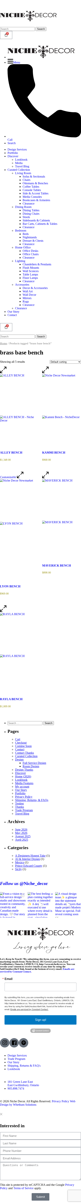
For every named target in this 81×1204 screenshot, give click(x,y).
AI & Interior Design (27, 859)
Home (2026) (23, 776)
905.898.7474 (16, 1088)
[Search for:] (25, 723)
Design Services (17, 149)
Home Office (23, 247)
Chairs (26, 179)
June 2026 (21, 829)
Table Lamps (30, 274)
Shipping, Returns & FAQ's (24, 1065)
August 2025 (23, 836)
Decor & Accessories (35, 288)
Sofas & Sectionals (34, 176)
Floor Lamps (30, 277)
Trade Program (24, 810)
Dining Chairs (31, 213)
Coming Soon (23, 746)
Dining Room (23, 206)
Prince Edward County (28, 865)
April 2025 (21, 839)
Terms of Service (23, 1188)
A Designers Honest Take (30, 855)
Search (41, 29)
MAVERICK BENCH (56, 565)
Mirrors (27, 298)
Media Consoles (32, 196)
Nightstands (30, 237)
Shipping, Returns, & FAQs (31, 800)
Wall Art (28, 291)
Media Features (24, 783)
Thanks (19, 806)
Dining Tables (31, 210)
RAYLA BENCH (11, 699)
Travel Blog (22, 166)
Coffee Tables (31, 186)
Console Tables (32, 190)
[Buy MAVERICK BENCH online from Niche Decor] (61, 517)
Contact (12, 315)
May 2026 (21, 833)
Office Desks (30, 250)
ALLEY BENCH (11, 452)
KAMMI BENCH (53, 452)
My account (22, 786)
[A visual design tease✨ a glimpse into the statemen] (68, 905)
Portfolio (13, 152)
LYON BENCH (10, 586)
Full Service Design (34, 763)
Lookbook (21, 159)
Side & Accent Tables (35, 193)
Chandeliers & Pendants (37, 264)
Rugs (26, 301)
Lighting (20, 261)
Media (19, 163)
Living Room (23, 173)
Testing (19, 803)
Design (19, 759)
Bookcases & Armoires (36, 200)
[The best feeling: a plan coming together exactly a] (40, 905)
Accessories (22, 284)
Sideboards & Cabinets (36, 220)
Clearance (28, 203)
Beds (26, 234)
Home (3, 343)
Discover (13, 156)
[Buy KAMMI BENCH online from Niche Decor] (61, 408)
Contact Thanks (24, 752)
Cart (17, 739)
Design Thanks (24, 769)
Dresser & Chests (33, 240)
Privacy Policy (23, 796)
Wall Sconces (31, 271)
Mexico (19, 862)
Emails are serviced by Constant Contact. (29, 1009)
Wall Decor (29, 294)
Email (8, 978)
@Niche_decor (24, 883)
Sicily (18, 869)
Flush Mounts (31, 267)
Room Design (31, 766)
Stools (26, 217)
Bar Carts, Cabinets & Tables (40, 223)
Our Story (13, 311)
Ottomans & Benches (35, 183)
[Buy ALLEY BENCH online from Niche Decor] (19, 408)
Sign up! (40, 1019)
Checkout (21, 742)
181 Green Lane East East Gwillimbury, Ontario (23, 1083)
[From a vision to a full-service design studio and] (13, 905)
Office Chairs (31, 254)
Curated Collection (19, 169)
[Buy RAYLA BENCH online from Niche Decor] (19, 651)
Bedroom (20, 230)
